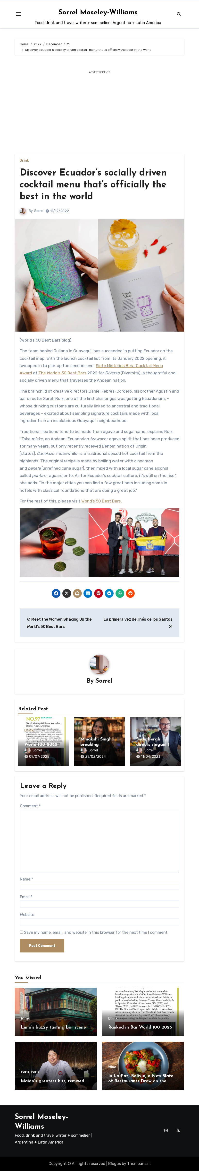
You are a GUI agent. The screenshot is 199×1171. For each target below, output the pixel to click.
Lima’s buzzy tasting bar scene (53, 1027)
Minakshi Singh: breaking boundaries (96, 744)
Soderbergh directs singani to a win (154, 744)
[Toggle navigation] (19, 14)
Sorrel (38, 211)
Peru (25, 1072)
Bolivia (142, 730)
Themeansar (138, 1163)
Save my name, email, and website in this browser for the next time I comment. (96, 932)
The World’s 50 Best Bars (62, 372)
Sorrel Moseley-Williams (98, 12)
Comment (30, 806)
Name (26, 879)
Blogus (114, 1163)
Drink (24, 160)
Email (26, 897)
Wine (25, 1018)
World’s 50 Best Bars (101, 501)
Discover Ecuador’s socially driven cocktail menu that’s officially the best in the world (93, 185)
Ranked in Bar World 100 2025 (140, 1027)
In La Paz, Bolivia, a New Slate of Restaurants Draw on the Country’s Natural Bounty (140, 1081)
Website (27, 914)
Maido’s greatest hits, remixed (52, 1081)
